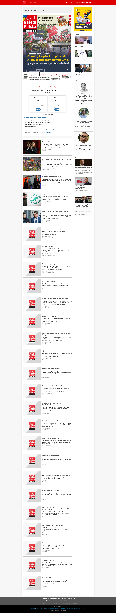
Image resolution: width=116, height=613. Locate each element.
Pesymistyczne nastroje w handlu (50, 420)
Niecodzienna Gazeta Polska (49, 237)
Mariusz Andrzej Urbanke (49, 168)
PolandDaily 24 (82, 608)
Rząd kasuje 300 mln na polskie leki (50, 490)
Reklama (53, 601)
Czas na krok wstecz (47, 577)
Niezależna (33, 608)
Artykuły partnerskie (71, 598)
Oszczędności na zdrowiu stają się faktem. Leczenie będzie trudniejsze (83, 59)
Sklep (77, 608)
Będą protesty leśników (47, 194)
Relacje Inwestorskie (60, 601)
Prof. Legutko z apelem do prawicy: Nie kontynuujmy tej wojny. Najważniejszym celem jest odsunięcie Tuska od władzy (83, 206)
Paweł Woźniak (47, 428)
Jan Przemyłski (47, 498)
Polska (45, 203)
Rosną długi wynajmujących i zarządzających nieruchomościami (53, 404)
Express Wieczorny (53, 598)
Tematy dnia (77, 34)
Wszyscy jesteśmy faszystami (49, 316)
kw (45, 480)
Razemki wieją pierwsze (48, 542)
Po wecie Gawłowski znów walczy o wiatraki (83, 73)
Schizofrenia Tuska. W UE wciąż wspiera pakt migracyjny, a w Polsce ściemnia (55, 508)
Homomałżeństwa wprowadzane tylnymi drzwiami (82, 45)
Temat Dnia (46, 221)
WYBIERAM (38, 109)
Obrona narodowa (47, 359)
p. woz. (57, 168)
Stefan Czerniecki (48, 236)
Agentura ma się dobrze (48, 560)
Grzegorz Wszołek (48, 342)
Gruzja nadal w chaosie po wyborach (51, 473)
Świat (45, 185)
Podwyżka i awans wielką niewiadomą (51, 368)
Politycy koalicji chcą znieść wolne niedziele (52, 525)
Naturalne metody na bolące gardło (50, 264)
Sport (45, 150)
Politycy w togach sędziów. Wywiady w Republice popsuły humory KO (56, 334)
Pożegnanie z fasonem (47, 246)
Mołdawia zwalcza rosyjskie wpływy (51, 455)
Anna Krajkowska (48, 288)
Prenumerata (77, 2)
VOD (43, 608)
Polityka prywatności (69, 601)
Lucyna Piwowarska (48, 393)
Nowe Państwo (39, 608)
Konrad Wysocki (47, 567)
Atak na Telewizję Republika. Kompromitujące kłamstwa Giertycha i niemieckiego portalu (83, 97)
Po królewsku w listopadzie (48, 281)
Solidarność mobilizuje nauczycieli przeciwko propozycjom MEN (83, 121)
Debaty (65, 598)
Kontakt (49, 601)
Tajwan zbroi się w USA (47, 351)
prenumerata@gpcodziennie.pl (47, 132)
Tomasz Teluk (47, 585)
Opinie (45, 551)
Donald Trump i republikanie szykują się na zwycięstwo (55, 298)
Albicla (68, 608)
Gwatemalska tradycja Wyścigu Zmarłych (52, 229)
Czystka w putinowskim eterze (83, 145)
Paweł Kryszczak (48, 358)
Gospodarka (46, 169)
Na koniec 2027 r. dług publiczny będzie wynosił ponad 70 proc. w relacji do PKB (82, 187)
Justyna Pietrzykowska (49, 271)
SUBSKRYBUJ (35, 90)
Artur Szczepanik (48, 149)
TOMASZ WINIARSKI (48, 184)
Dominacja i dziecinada (47, 142)
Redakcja (45, 601)
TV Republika (63, 608)
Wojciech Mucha (47, 323)
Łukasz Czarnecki (48, 253)
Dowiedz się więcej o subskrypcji (47, 129)
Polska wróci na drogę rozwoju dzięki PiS (83, 168)
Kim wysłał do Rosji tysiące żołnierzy (51, 438)
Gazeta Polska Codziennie (55, 608)
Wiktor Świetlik (47, 550)
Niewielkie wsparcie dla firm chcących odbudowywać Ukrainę (56, 386)
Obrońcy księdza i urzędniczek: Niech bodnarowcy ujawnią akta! (56, 212)
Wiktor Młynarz (47, 463)
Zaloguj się (83, 2)
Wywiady (76, 157)
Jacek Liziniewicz (47, 201)
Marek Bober (47, 306)
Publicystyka (46, 307)
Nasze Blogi (47, 608)
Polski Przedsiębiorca (45, 598)
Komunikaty (60, 598)
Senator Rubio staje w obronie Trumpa (51, 176)
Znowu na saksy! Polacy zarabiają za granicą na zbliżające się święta (56, 159)
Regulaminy (76, 601)
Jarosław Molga (47, 220)
